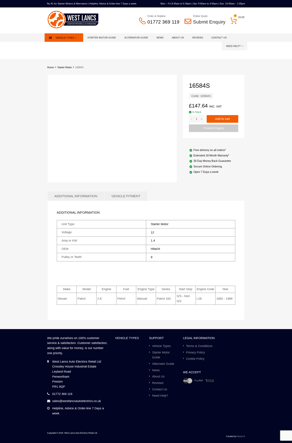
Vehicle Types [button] (65, 37)
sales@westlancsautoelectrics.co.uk (76, 401)
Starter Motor (64, 67)
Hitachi (155, 249)
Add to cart (222, 119)
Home (50, 67)
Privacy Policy (195, 352)
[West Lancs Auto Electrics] (73, 27)
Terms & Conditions (199, 346)
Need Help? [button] (233, 46)
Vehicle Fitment (125, 196)
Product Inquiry (213, 128)
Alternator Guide (136, 37)
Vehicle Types (161, 346)
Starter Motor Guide (101, 37)
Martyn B (241, 436)
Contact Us (219, 37)
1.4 (153, 240)
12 (152, 232)
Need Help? (160, 395)
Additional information (75, 196)
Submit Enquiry (207, 22)
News (159, 37)
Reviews (197, 37)
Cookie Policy (195, 358)
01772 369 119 (163, 22)
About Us (178, 37)
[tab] (76, 196)
